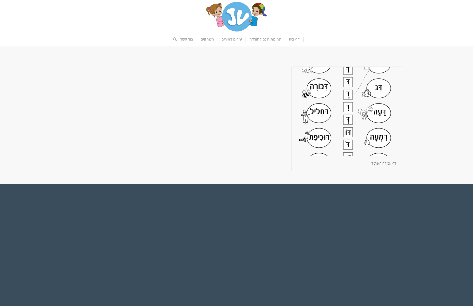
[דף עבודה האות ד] (347, 111)
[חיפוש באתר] (173, 39)
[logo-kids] (236, 16)
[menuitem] (294, 39)
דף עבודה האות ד (383, 163)
